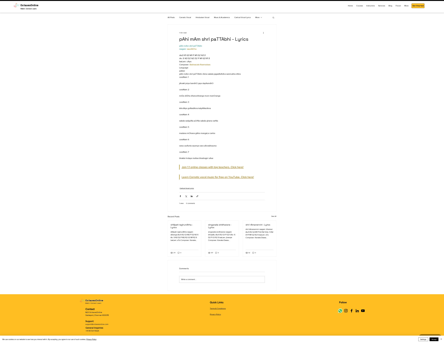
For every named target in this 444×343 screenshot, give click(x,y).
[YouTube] (363, 310)
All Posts (171, 17)
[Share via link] (197, 196)
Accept (434, 339)
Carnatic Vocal (185, 17)
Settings (423, 339)
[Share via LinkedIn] (192, 196)
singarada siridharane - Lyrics (219, 226)
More (257, 17)
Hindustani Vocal (202, 17)
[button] (418, 5)
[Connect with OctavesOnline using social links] (340, 310)
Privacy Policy (215, 314)
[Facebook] (351, 310)
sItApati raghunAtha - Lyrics (182, 226)
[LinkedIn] (357, 310)
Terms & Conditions (218, 308)
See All (273, 216)
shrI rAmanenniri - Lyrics (258, 224)
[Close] (441, 339)
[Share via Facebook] (180, 196)
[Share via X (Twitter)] (186, 196)
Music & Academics (222, 17)
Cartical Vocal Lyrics (242, 17)
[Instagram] (346, 310)
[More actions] (263, 32)
